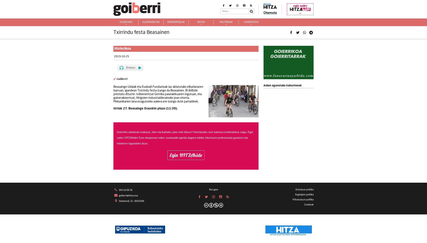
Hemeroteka (251, 22)
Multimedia (226, 22)
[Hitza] (288, 230)
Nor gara (213, 190)
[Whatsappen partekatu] (304, 32)
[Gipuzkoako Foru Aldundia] (140, 230)
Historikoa (122, 48)
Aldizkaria (126, 22)
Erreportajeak (176, 22)
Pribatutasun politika (303, 200)
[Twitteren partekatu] (297, 32)
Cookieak (309, 205)
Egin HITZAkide (186, 155)
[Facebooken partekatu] (291, 32)
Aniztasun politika (304, 190)
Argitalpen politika (304, 195)
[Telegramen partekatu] (311, 32)
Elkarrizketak (151, 22)
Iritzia (201, 22)
